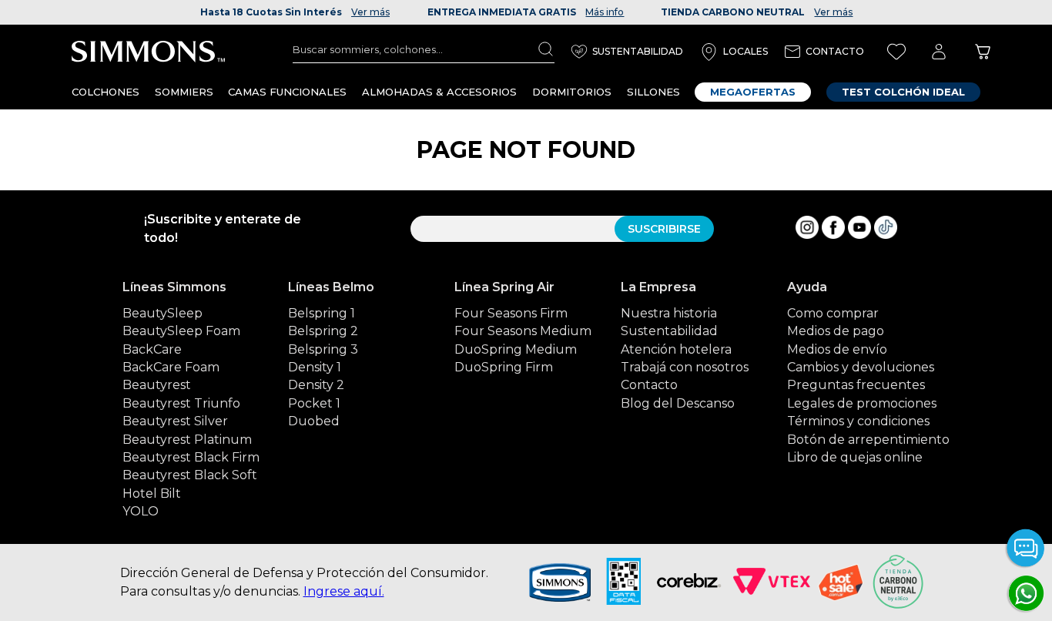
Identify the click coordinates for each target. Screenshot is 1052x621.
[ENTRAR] (939, 52)
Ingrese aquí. (343, 591)
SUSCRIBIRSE (664, 229)
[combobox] (423, 49)
